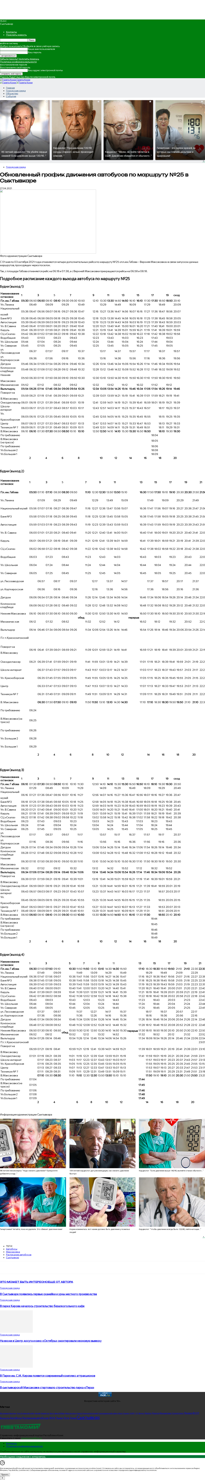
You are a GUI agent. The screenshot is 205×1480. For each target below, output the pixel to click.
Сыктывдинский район (108, 1413)
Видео (141, 1413)
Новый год (45, 1413)
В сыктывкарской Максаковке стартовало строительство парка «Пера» (47, 1387)
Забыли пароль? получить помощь (19, 58)
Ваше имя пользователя (41, 48)
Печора (188, 1413)
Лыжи (59, 1417)
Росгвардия (4, 1413)
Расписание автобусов (18, 1254)
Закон (51, 1413)
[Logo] (8, 82)
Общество (12, 93)
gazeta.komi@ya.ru (31, 1438)
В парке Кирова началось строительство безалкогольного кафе (42, 1306)
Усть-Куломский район (26, 1413)
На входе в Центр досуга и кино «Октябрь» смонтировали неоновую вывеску (51, 1340)
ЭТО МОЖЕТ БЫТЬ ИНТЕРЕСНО (24, 1281)
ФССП (195, 1413)
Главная (10, 87)
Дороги (155, 1413)
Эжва (73, 1417)
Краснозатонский (90, 1413)
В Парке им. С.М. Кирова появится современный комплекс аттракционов (47, 1375)
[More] (62, 1267)
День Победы (59, 1413)
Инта (120, 1413)
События (11, 96)
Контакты (11, 31)
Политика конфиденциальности (18, 61)
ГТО (136, 1413)
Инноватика (165, 1413)
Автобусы (11, 1248)
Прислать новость (16, 34)
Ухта (66, 1417)
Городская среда (16, 90)
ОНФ (131, 1413)
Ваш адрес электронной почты (45, 70)
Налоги (148, 1413)
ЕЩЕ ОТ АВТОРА (60, 1281)
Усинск (79, 1413)
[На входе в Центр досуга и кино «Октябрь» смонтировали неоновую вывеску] (16, 1331)
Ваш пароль (34, 52)
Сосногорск (178, 1413)
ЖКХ (52, 1417)
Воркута (4, 1417)
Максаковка (13, 1251)
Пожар (126, 1413)
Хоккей (37, 1413)
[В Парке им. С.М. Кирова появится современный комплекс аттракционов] (16, 1366)
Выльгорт (13, 1413)
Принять (5, 1475)
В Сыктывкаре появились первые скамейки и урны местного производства (48, 1294)
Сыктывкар (12, 1257)
